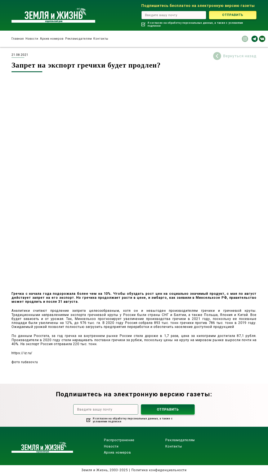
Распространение (119, 440)
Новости (32, 38)
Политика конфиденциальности (159, 470)
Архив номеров (52, 38)
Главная (18, 38)
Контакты (100, 38)
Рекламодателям (78, 38)
